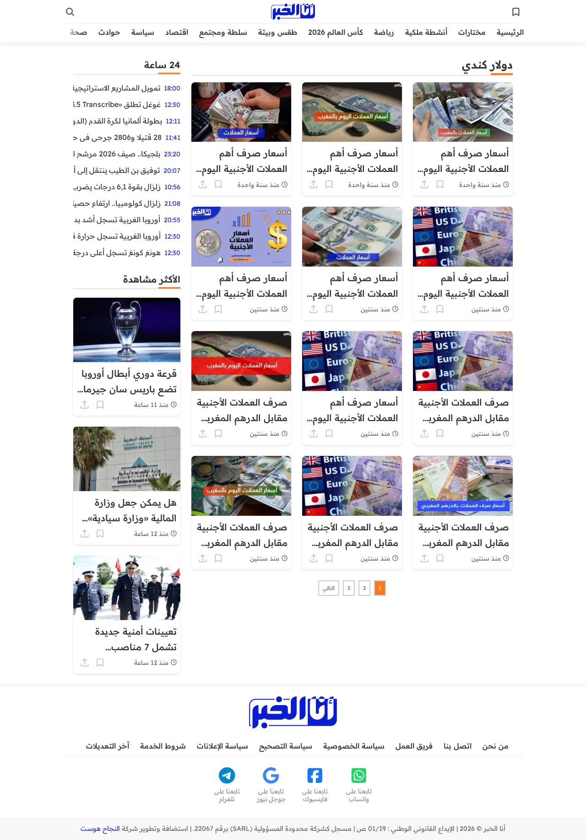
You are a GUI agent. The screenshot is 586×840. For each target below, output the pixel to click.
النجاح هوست (100, 828)
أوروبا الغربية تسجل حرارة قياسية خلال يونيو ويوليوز (117, 236)
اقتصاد (176, 32)
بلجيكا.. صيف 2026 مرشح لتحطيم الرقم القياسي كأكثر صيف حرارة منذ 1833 (116, 153)
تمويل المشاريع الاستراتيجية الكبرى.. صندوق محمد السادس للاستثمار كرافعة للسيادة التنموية (116, 87)
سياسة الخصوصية (354, 745)
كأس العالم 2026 (335, 32)
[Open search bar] (70, 12)
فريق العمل (414, 745)
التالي (329, 588)
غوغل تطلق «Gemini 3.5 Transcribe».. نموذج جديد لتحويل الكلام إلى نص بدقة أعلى (117, 104)
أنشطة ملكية (426, 32)
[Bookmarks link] (516, 12)
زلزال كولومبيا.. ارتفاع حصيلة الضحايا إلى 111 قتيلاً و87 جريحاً (117, 203)
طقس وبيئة (277, 32)
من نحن (496, 745)
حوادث (109, 32)
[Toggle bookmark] (440, 184)
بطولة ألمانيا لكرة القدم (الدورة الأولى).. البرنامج (117, 120)
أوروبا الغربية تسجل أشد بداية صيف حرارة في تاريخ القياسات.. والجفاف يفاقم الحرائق (116, 219)
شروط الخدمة (163, 745)
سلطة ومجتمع (223, 32)
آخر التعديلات (107, 745)
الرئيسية (510, 32)
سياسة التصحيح (285, 745)
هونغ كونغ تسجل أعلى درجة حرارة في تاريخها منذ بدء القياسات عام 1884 (117, 252)
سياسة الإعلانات (222, 745)
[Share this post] (424, 184)
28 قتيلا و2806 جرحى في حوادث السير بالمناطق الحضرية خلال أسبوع (117, 137)
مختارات (472, 32)
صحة (78, 32)
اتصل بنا (458, 745)
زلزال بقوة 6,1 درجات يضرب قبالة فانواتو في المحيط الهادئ (117, 186)
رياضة (384, 32)
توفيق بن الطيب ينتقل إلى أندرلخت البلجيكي (116, 170)
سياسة (142, 32)
